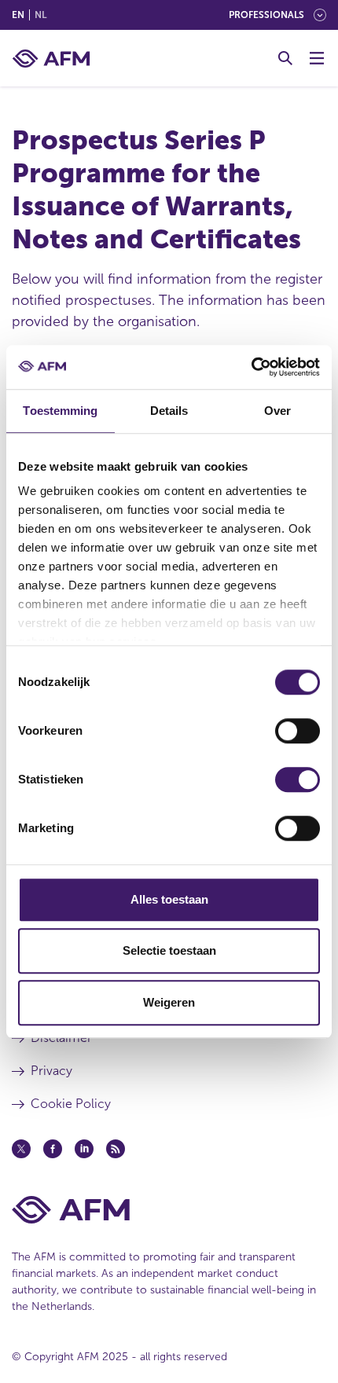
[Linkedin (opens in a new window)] (84, 1148)
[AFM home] (51, 59)
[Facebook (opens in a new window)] (52, 1148)
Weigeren (169, 1002)
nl (40, 14)
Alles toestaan (169, 899)
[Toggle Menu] (316, 58)
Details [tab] (169, 410)
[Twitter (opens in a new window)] (21, 1148)
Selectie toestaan (169, 950)
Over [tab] (277, 410)
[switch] (297, 730)
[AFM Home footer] (169, 1209)
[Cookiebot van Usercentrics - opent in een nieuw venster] (251, 367)
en (18, 14)
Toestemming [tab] (60, 410)
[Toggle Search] (285, 58)
